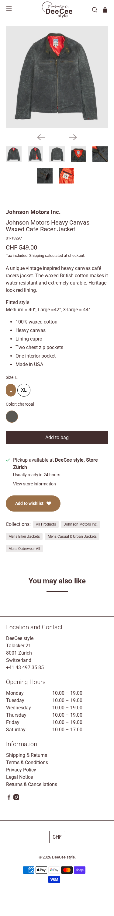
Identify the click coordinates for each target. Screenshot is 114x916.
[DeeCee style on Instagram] (16, 798)
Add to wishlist (29, 503)
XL (24, 388)
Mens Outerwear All (24, 549)
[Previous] (41, 137)
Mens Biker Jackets (24, 536)
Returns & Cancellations (31, 784)
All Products (46, 524)
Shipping (36, 255)
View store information (34, 483)
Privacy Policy (21, 770)
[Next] (73, 137)
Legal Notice (19, 777)
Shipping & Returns (26, 755)
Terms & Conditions (27, 762)
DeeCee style (63, 857)
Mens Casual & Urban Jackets (72, 536)
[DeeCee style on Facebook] (9, 798)
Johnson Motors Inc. (33, 211)
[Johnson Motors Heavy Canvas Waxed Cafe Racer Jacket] (57, 77)
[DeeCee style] (57, 10)
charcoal (12, 417)
